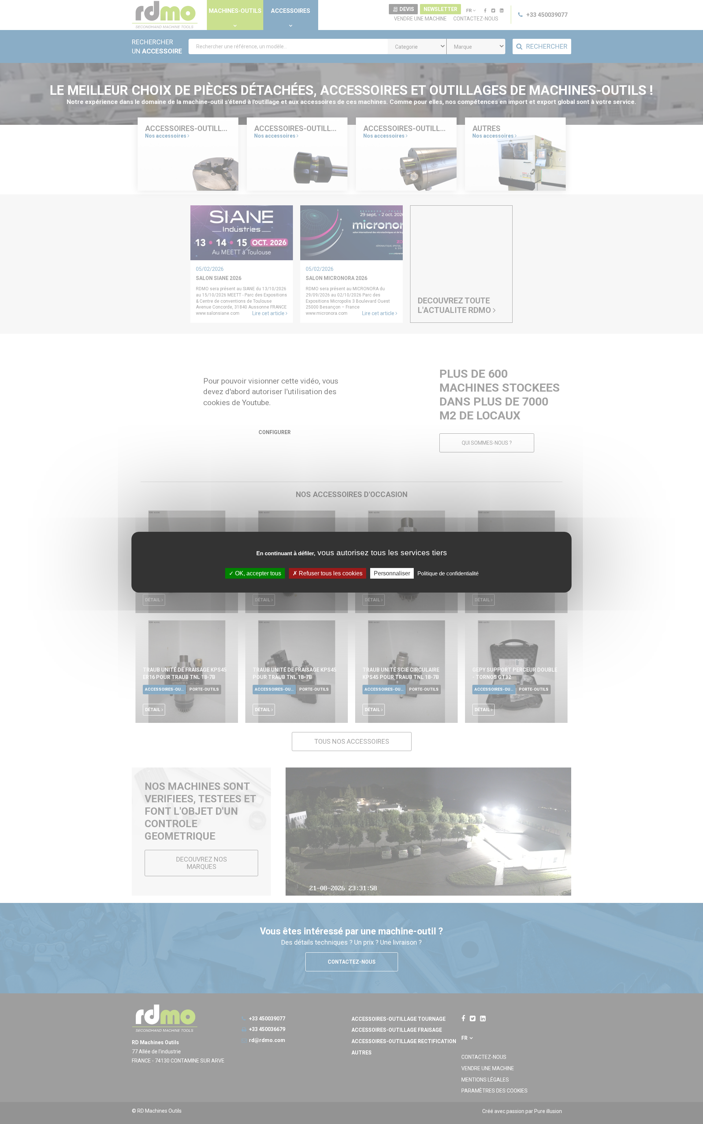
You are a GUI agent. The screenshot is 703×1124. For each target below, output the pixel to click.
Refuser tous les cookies (329, 573)
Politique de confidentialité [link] (448, 573)
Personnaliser (392, 573)
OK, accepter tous (257, 573)
